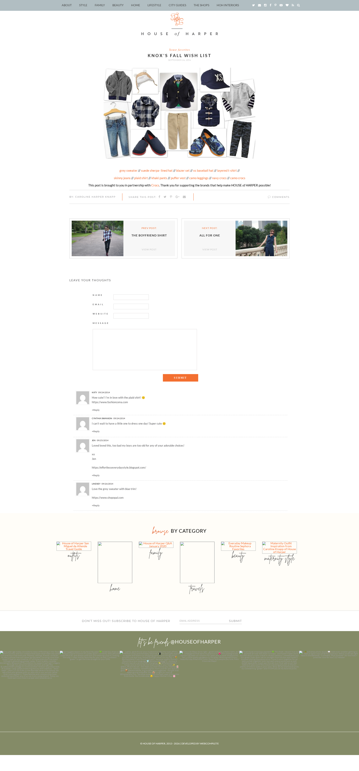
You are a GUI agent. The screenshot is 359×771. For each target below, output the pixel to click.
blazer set (183, 170)
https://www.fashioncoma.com (110, 402)
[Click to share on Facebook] (159, 197)
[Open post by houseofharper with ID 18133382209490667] (150, 681)
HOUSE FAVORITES (179, 49)
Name (98, 295)
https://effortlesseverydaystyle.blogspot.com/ (119, 467)
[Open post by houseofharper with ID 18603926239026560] (30, 681)
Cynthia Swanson (102, 418)
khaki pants (159, 178)
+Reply (96, 410)
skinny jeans (122, 178)
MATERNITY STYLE (279, 558)
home (115, 588)
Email (98, 304)
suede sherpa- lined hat (157, 170)
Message (101, 323)
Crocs (155, 185)
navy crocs (219, 178)
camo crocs (237, 178)
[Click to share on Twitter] (165, 197)
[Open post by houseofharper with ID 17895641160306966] (329, 681)
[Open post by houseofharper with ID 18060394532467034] (90, 681)
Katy (94, 392)
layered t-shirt (227, 170)
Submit (235, 621)
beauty (238, 555)
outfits (74, 555)
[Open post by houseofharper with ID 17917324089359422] (209, 681)
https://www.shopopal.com (108, 497)
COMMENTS (280, 197)
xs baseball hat (203, 170)
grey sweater (128, 170)
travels (197, 588)
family (156, 552)
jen (94, 440)
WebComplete (209, 743)
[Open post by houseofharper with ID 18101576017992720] (269, 681)
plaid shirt (141, 178)
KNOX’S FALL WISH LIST (179, 55)
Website (101, 313)
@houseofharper (196, 642)
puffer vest (178, 178)
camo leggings (199, 178)
